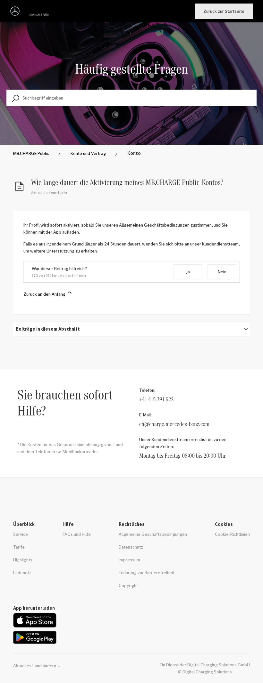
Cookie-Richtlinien (232, 534)
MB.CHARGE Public (31, 153)
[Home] (30, 11)
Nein (222, 272)
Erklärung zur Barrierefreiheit (146, 572)
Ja (188, 272)
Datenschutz (131, 547)
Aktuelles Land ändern (35, 666)
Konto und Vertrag (88, 153)
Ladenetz (22, 572)
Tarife (19, 547)
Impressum (129, 560)
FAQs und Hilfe (77, 534)
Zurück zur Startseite (223, 11)
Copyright (128, 585)
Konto (134, 153)
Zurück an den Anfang (44, 294)
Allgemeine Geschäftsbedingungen (153, 534)
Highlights (22, 560)
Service (20, 534)
